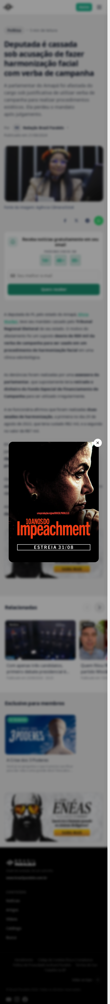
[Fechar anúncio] (98, 443)
